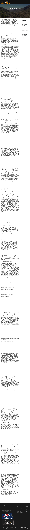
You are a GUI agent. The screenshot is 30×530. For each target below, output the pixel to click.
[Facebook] (26, 508)
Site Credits (23, 528)
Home (15, 527)
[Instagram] (26, 511)
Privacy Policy (26, 528)
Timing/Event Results (25, 527)
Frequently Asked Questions (20, 527)
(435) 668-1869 (19, 511)
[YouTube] (26, 509)
